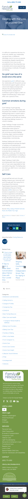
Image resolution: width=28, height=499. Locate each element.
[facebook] (4, 401)
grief (12, 81)
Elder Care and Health (9, 317)
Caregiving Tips (7, 307)
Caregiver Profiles (8, 303)
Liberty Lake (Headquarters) (11, 464)
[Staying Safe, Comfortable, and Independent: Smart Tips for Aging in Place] (21, 252)
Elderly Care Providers (9, 326)
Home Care (6, 343)
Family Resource (7, 215)
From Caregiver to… (9, 340)
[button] (3, 267)
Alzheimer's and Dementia (10, 297)
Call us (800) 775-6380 (14, 2)
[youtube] (14, 401)
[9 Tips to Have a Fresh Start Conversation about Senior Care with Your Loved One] (7, 252)
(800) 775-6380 (7, 460)
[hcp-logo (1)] (9, 473)
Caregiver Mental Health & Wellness (12, 321)
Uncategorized (7, 360)
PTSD (4, 357)
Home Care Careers (9, 346)
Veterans (5, 364)
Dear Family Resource (9, 314)
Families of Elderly (8, 333)
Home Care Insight (8, 350)
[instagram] (11, 401)
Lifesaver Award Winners (10, 353)
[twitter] (7, 401)
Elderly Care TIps (8, 329)
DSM (10, 190)
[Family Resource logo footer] (13, 372)
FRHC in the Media (8, 336)
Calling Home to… (8, 300)
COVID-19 (6, 310)
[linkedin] (18, 401)
